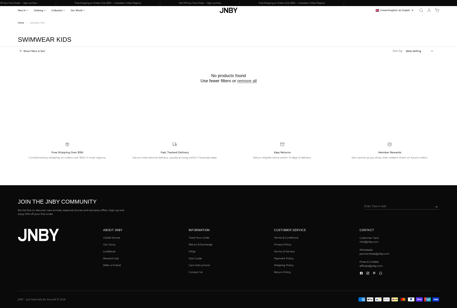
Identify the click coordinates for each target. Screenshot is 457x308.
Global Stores (111, 237)
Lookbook (109, 251)
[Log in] (429, 10)
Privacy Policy (282, 244)
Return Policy (282, 272)
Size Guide (195, 258)
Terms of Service (284, 251)
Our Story (109, 244)
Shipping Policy (283, 265)
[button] (421, 10)
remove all (247, 80)
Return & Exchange (200, 244)
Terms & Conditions (286, 237)
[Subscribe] (436, 207)
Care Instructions (199, 265)
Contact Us (196, 272)
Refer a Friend (112, 265)
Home (21, 22)
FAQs (192, 251)
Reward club (111, 258)
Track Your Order (199, 237)
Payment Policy (283, 258)
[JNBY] (228, 10)
